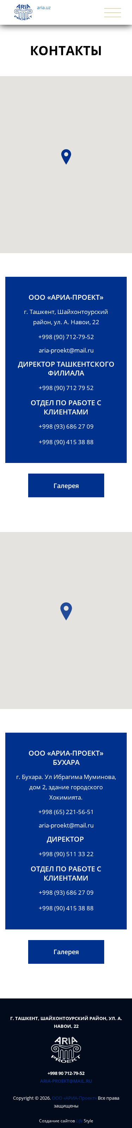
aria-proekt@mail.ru (66, 350)
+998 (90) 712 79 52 (66, 388)
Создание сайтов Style (66, 1120)
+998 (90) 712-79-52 (66, 337)
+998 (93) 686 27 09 (66, 426)
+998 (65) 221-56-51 (66, 812)
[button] (66, 156)
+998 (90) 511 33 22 (66, 854)
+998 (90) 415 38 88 (66, 442)
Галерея (66, 485)
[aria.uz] (66, 1049)
